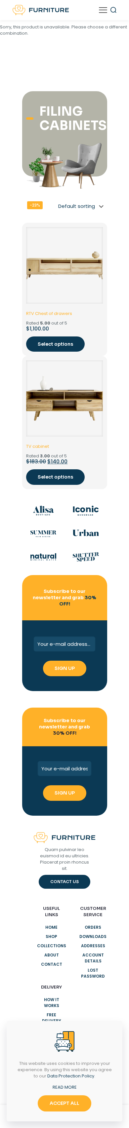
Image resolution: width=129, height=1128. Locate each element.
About (51, 955)
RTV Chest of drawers (49, 313)
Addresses (93, 946)
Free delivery (51, 1018)
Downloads (93, 936)
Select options (55, 344)
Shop (51, 936)
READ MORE (65, 1087)
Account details (93, 958)
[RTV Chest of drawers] (64, 265)
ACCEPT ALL (64, 1103)
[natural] (43, 557)
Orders (93, 927)
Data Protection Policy (70, 1076)
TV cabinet (37, 446)
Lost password (93, 973)
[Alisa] (43, 511)
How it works (51, 1002)
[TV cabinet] (64, 398)
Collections (51, 946)
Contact (51, 964)
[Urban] (86, 534)
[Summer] (43, 534)
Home (51, 927)
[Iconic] (86, 511)
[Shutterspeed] (86, 557)
